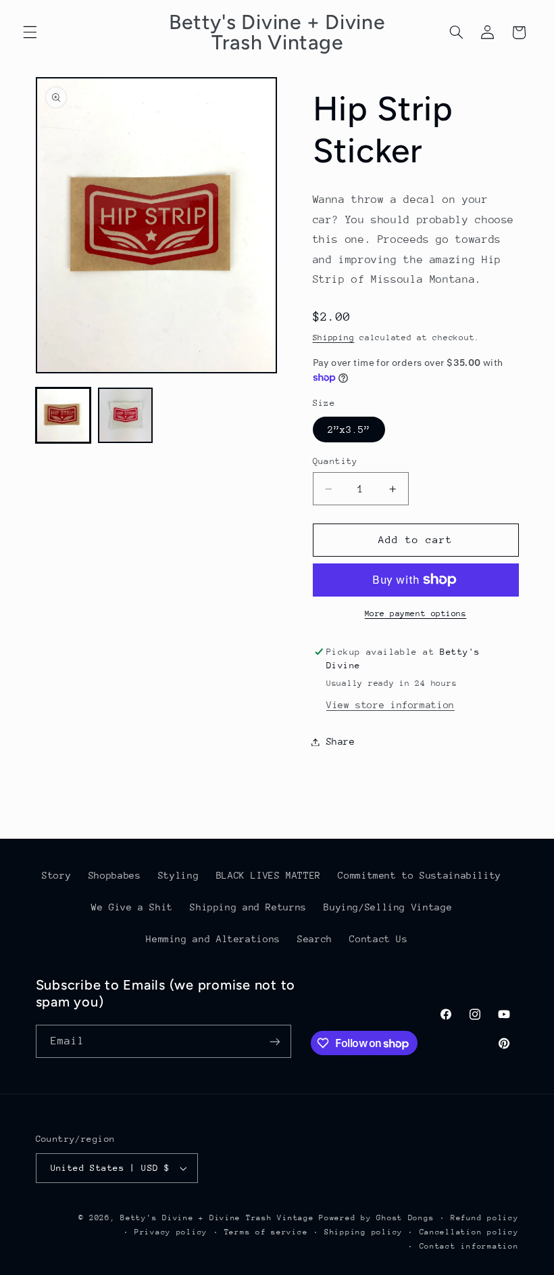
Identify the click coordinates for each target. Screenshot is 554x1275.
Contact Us (378, 938)
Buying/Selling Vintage (388, 907)
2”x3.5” (349, 429)
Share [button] (340, 741)
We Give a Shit (132, 907)
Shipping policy (363, 1232)
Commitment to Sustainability (419, 875)
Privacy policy (170, 1232)
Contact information (469, 1246)
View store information (390, 704)
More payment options (416, 613)
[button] (29, 32)
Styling (178, 875)
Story (56, 875)
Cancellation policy (469, 1232)
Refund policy (485, 1217)
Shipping (334, 337)
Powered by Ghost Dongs (376, 1217)
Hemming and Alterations (213, 938)
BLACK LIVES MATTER (268, 875)
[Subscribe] (274, 1041)
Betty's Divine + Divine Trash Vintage (216, 1217)
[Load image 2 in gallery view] (125, 415)
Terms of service (266, 1232)
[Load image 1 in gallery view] (63, 415)
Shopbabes (115, 875)
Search (314, 938)
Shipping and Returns (248, 907)
